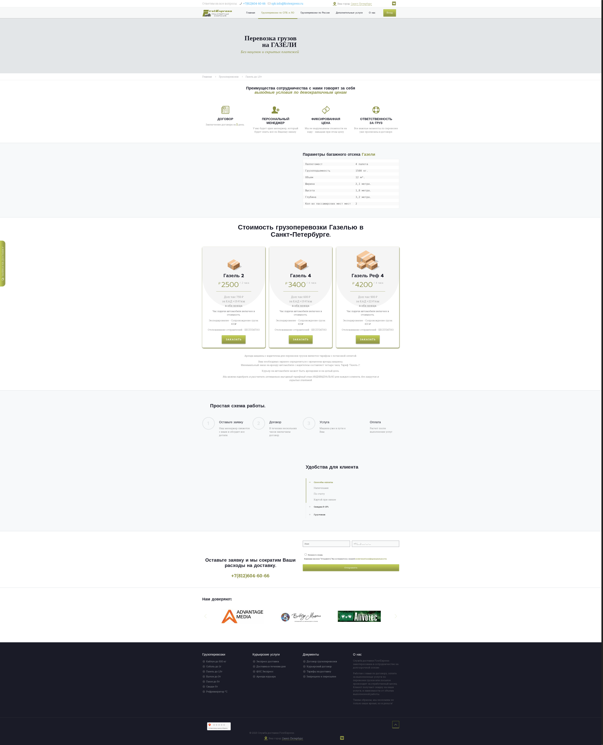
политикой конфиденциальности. (371, 559)
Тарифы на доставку (319, 671)
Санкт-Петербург (361, 3)
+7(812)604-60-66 (254, 3)
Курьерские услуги (266, 654)
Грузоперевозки (229, 76)
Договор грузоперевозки (322, 661)
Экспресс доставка (267, 661)
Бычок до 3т (213, 676)
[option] (242, 617)
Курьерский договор (319, 666)
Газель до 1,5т (214, 671)
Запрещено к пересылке (321, 676)
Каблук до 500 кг (216, 661)
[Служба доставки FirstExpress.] (217, 12)
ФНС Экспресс (264, 671)
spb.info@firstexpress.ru (287, 3)
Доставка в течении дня (271, 666)
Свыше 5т (212, 686)
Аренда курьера (266, 676)
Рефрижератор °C (216, 691)
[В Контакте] (394, 4)
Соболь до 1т (213, 666)
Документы (311, 654)
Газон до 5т (213, 681)
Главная (207, 76)
